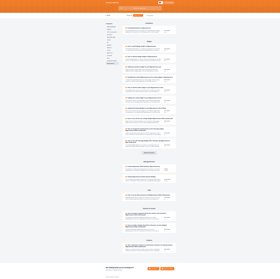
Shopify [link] (109, 40)
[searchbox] (140, 8)
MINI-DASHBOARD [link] (111, 26)
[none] (112, 2)
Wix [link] (108, 42)
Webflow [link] (109, 29)
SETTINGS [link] (109, 55)
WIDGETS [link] (109, 47)
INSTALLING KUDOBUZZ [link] (112, 60)
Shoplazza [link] (109, 34)
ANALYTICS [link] (110, 53)
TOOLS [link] (108, 50)
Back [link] (108, 15)
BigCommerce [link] (110, 63)
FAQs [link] (108, 58)
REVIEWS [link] (109, 45)
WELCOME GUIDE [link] (111, 37)
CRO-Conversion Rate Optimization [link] (113, 32)
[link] (149, 30)
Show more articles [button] (149, 152)
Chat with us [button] (154, 268)
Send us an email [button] (168, 268)
